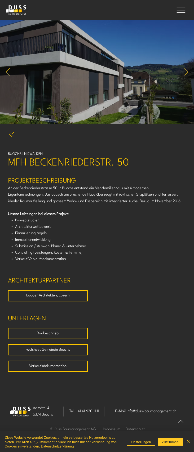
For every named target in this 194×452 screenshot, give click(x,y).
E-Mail (121, 411)
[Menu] (181, 10)
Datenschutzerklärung (57, 446)
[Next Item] (186, 72)
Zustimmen (170, 441)
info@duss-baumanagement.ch (151, 411)
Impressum (111, 429)
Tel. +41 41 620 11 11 (84, 411)
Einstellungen (141, 441)
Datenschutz (135, 429)
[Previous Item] (7, 72)
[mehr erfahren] (13, 134)
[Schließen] (188, 441)
